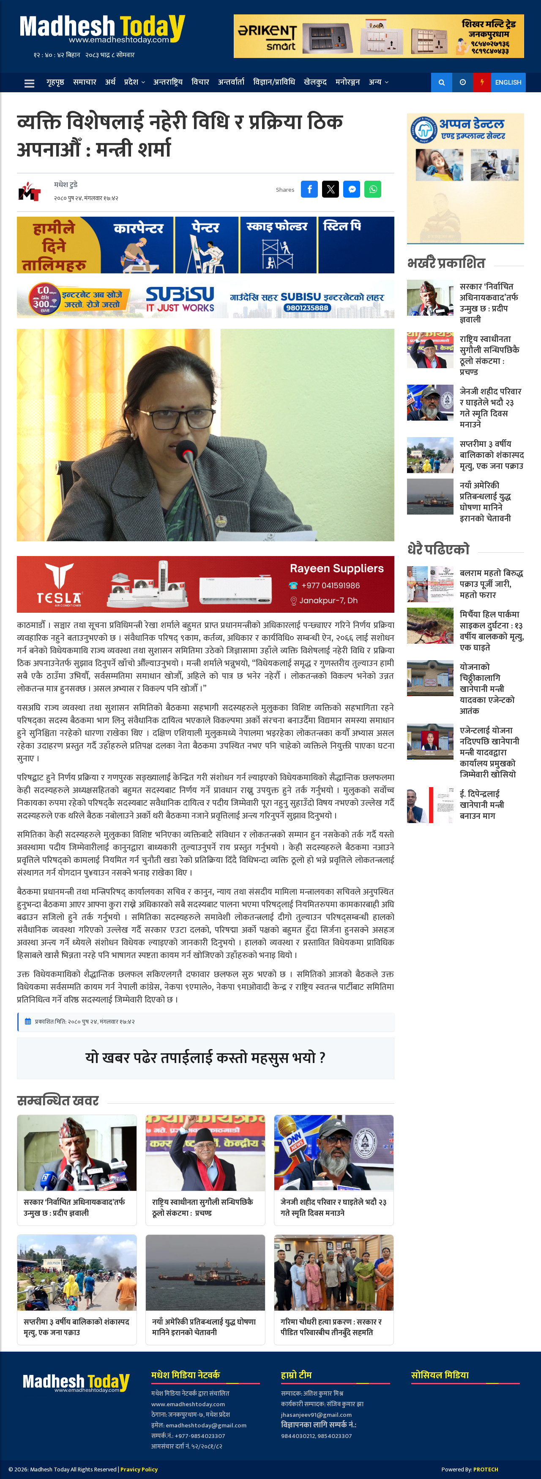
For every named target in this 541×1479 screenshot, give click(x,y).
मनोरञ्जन (348, 82)
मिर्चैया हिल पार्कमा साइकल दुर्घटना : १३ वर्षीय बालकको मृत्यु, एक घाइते (492, 631)
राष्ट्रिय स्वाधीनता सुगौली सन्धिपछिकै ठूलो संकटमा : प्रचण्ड (489, 356)
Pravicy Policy (139, 1469)
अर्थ (110, 82)
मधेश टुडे (65, 185)
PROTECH (485, 1469)
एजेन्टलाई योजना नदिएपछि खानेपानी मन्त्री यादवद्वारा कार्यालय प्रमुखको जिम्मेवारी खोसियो (489, 753)
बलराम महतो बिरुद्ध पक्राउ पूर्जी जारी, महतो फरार (491, 585)
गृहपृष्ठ (55, 82)
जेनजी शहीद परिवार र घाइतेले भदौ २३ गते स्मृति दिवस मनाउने (491, 408)
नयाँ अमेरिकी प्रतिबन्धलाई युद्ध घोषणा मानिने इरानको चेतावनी (485, 502)
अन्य (375, 82)
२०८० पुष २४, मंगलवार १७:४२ (86, 198)
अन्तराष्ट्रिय (168, 82)
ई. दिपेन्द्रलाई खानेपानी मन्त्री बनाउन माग (482, 806)
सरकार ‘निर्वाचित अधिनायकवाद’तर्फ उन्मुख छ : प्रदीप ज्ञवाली (489, 304)
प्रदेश (131, 82)
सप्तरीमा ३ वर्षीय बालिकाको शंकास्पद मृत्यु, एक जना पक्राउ (492, 456)
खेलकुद (315, 82)
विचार (200, 82)
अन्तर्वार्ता (231, 82)
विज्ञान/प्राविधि (274, 82)
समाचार (84, 82)
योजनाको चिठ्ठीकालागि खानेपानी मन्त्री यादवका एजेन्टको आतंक (487, 690)
